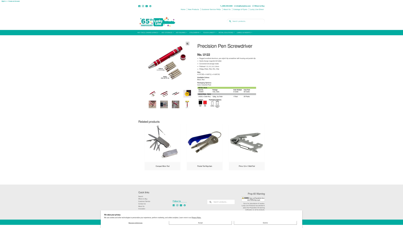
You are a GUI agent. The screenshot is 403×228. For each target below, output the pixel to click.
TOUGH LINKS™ (209, 32)
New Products (193, 9)
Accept (200, 223)
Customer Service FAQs (211, 9)
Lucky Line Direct (257, 9)
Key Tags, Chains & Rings (147, 32)
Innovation (141, 209)
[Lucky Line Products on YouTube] (147, 6)
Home (183, 9)
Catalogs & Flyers (240, 9)
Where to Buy (142, 199)
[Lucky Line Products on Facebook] (139, 6)
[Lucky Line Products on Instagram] (143, 6)
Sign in (4, 1)
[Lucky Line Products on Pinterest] (150, 6)
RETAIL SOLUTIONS (226, 32)
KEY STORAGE (167, 32)
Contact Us (142, 204)
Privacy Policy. (196, 217)
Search (140, 196)
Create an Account (14, 1)
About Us (227, 9)
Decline (265, 223)
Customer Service (144, 201)
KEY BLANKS (181, 32)
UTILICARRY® (194, 32)
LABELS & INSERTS (244, 32)
